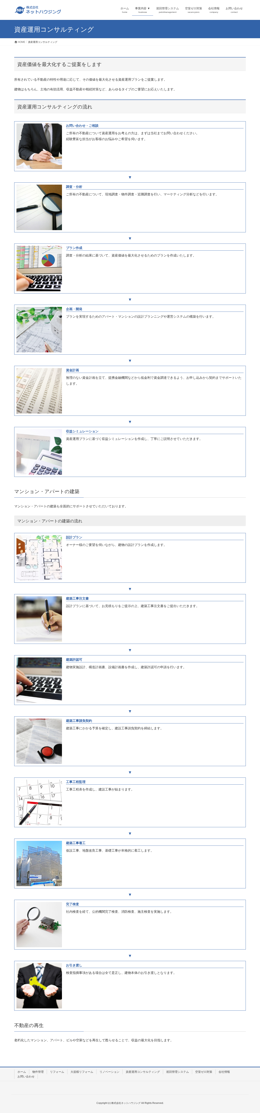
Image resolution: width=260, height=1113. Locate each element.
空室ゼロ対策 (203, 1071)
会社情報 (224, 1071)
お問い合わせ (26, 1076)
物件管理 (38, 1071)
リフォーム (57, 1071)
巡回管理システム (177, 1071)
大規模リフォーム (81, 1071)
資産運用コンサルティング (143, 1071)
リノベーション (109, 1071)
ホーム (21, 1071)
